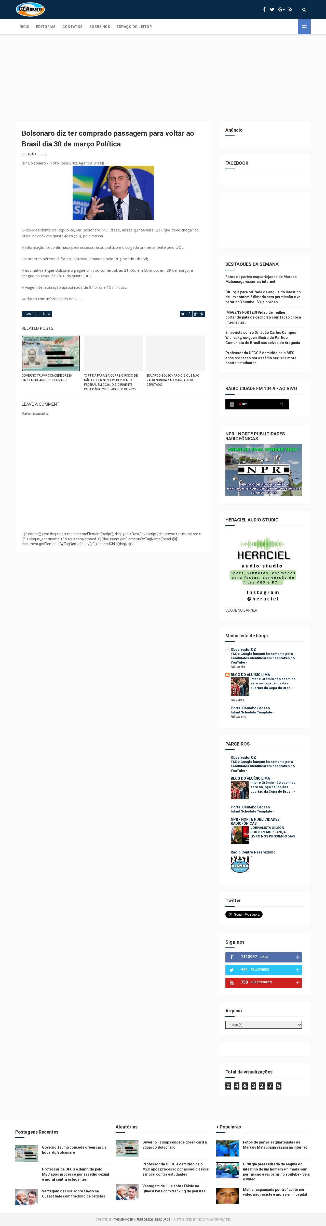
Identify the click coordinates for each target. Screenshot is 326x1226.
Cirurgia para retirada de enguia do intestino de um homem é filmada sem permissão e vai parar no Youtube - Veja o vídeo (263, 297)
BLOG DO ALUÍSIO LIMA (250, 675)
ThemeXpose (123, 1219)
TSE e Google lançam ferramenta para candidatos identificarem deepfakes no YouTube (263, 658)
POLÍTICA (43, 314)
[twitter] (272, 9)
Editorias (46, 27)
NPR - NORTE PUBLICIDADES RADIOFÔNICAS (255, 821)
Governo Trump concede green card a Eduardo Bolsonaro (47, 378)
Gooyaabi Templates (214, 1219)
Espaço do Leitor (134, 27)
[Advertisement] (163, 72)
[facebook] (264, 9)
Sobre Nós (99, 27)
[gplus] (281, 9)
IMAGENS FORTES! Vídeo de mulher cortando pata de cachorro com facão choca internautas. (263, 317)
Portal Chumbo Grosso (250, 708)
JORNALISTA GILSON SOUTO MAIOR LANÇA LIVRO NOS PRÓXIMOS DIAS (272, 832)
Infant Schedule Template (252, 712)
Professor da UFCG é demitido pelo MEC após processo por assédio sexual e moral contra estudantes (261, 358)
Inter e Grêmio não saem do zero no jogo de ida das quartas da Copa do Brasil (272, 683)
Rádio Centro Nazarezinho (253, 852)
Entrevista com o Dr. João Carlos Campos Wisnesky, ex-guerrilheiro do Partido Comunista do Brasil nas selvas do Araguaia (262, 337)
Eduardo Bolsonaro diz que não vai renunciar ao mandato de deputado (172, 380)
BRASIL (28, 314)
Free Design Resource (153, 1219)
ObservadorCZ (243, 650)
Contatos (72, 27)
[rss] (290, 9)
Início (24, 27)
